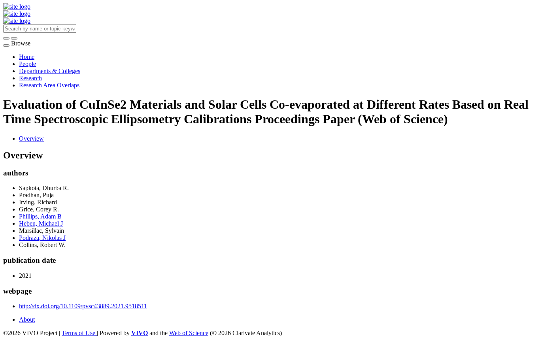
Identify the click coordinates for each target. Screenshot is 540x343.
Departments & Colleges (49, 71)
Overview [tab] (31, 138)
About (27, 319)
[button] (6, 38)
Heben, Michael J (41, 223)
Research (30, 78)
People (27, 63)
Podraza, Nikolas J (42, 237)
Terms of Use (79, 333)
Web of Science (188, 333)
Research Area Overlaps (49, 85)
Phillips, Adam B (40, 216)
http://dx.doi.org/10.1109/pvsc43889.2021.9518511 (83, 306)
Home (26, 56)
